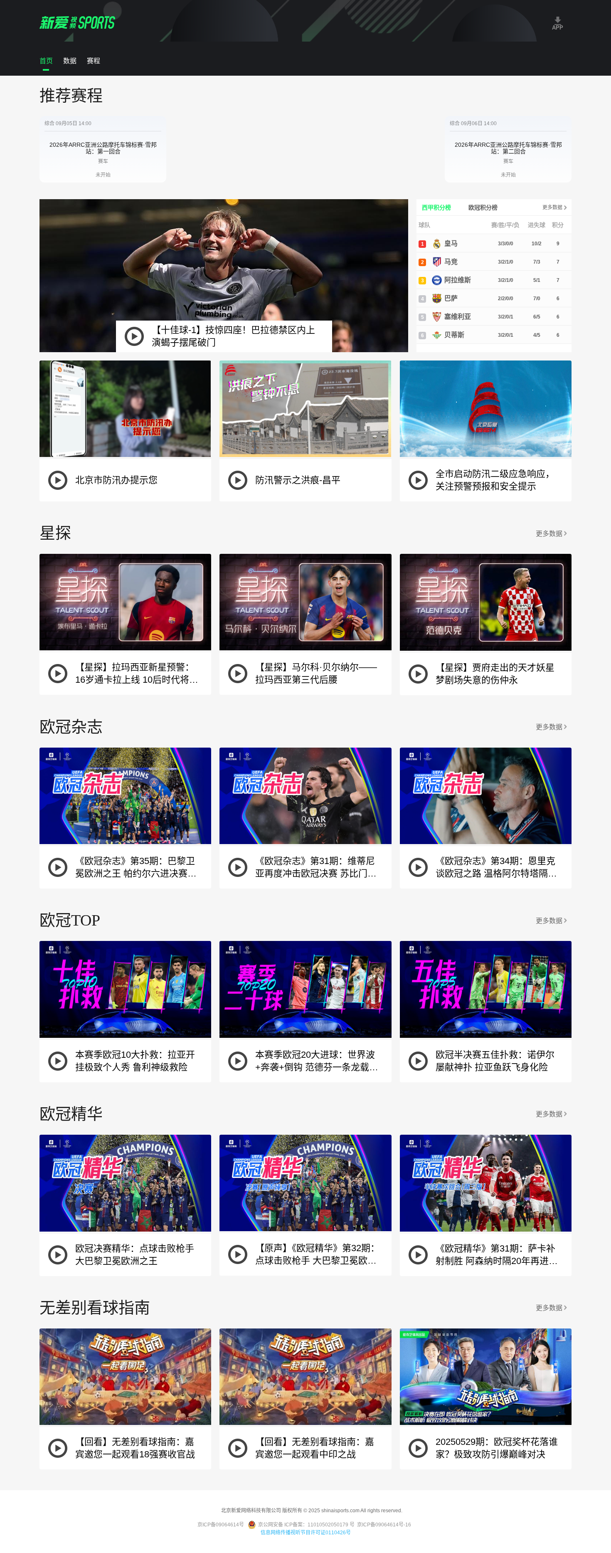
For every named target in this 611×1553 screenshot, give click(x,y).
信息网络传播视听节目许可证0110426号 (306, 1533)
